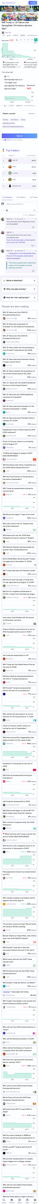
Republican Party (9, 123)
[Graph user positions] (17, 40)
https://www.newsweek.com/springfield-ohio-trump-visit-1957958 (20, 241)
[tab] (7, 197)
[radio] (21, 39)
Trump (23, 120)
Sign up (33, 3)
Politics (5, 120)
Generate (31, 113)
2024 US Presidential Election (13, 127)
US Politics (14, 120)
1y (24, 219)
